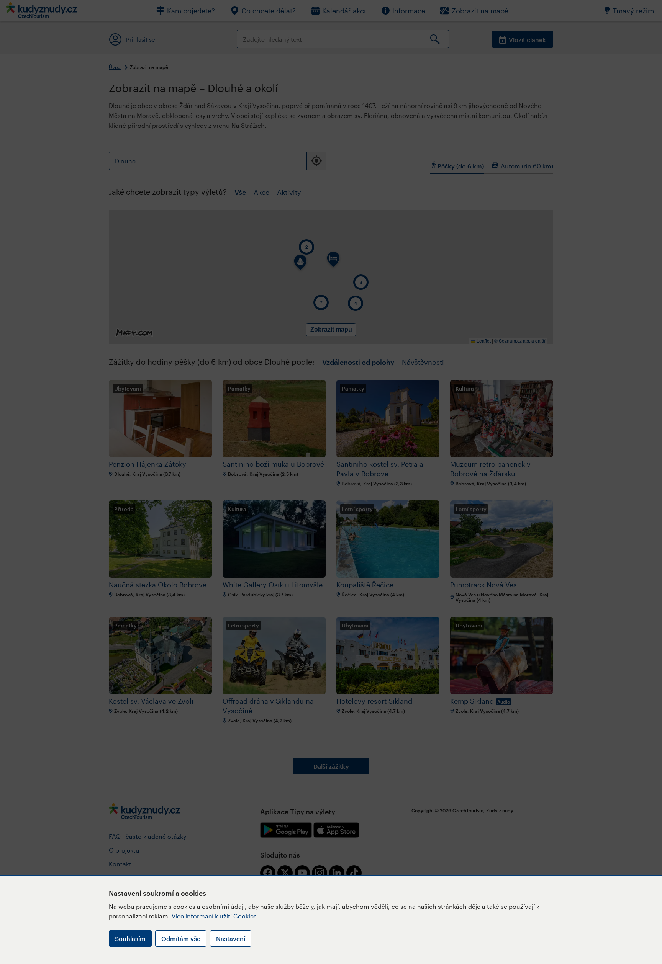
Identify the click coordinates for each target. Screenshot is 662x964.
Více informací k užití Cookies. (215, 916)
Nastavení (230, 938)
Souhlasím (130, 938)
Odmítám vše (180, 938)
